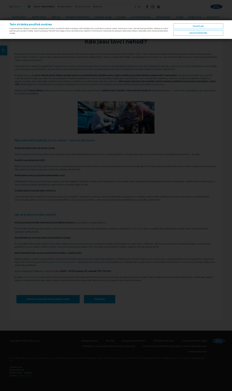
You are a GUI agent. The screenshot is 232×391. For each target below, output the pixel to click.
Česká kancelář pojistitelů (61, 262)
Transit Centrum (77, 17)
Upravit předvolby (198, 33)
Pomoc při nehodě (33, 277)
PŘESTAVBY (163, 17)
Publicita (194, 17)
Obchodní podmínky (163, 340)
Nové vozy (19, 17)
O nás (179, 17)
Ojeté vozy (39, 17)
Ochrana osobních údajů (194, 340)
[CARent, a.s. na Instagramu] (154, 6)
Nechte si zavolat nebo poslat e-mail (48, 299)
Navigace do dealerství (134, 340)
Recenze (109, 340)
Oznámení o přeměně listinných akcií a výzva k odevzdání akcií (175, 346)
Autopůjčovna (141, 17)
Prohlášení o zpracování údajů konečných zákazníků (108, 346)
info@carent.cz (25, 375)
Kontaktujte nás (90, 340)
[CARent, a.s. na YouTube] (160, 6)
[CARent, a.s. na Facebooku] (148, 6)
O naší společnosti (197, 351)
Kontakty (213, 17)
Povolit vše (198, 26)
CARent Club (102, 17)
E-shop (121, 17)
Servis (55, 17)
